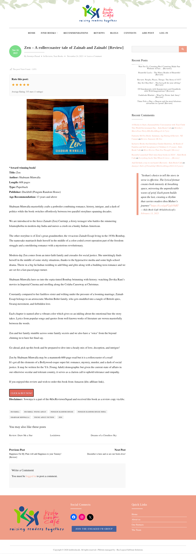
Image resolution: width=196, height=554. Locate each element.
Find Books (48, 32)
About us (136, 519)
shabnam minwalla (20, 417)
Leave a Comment (94, 56)
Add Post (148, 32)
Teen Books (58, 56)
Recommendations (76, 32)
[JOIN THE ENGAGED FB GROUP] (98, 543)
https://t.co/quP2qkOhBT (165, 205)
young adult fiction (44, 417)
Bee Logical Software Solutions (130, 549)
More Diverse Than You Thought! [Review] (161, 150)
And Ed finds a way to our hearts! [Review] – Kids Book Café (157, 162)
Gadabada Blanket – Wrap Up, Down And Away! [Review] (159, 96)
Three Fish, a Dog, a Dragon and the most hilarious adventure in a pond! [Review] (159, 102)
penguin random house (62, 412)
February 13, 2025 (150, 213)
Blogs (114, 32)
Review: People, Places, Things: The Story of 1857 (159, 79)
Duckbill (15, 412)
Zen (60, 417)
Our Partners (138, 524)
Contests (130, 32)
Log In (164, 32)
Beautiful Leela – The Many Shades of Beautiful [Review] (159, 73)
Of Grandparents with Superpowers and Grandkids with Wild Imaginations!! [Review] (159, 90)
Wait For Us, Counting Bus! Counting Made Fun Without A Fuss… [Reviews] (159, 67)
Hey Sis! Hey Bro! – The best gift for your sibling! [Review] (159, 83)
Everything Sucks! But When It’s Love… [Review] (159, 158)
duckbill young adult (35, 412)
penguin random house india (92, 412)
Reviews (99, 32)
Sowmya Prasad (33, 56)
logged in (31, 476)
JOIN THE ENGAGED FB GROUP (94, 528)
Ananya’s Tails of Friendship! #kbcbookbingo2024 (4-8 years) (157, 165)
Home (31, 32)
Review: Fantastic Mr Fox (151, 139)
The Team (136, 529)
